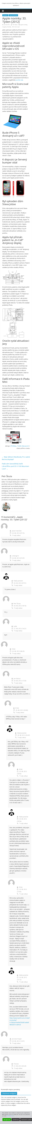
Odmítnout (16, 1119)
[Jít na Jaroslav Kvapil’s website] (4, 1032)
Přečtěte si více (10, 1116)
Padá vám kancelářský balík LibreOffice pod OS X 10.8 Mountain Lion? (15, 466)
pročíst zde (19, 80)
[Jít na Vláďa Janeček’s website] (6, 574)
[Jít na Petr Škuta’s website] (6, 597)
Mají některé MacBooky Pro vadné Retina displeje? (16, 458)
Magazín (5, 15)
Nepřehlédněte (13, 15)
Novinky (9, 27)
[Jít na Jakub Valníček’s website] (4, 524)
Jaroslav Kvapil (16, 1039)
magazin (4, 27)
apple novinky (23, 24)
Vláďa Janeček (18, 581)
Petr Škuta (15, 24)
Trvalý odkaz (16, 535)
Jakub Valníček (17, 531)
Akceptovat (7, 1119)
